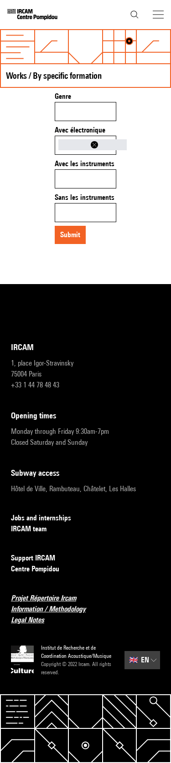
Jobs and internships (41, 518)
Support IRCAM (33, 558)
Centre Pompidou (35, 569)
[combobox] (85, 111)
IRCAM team (29, 528)
